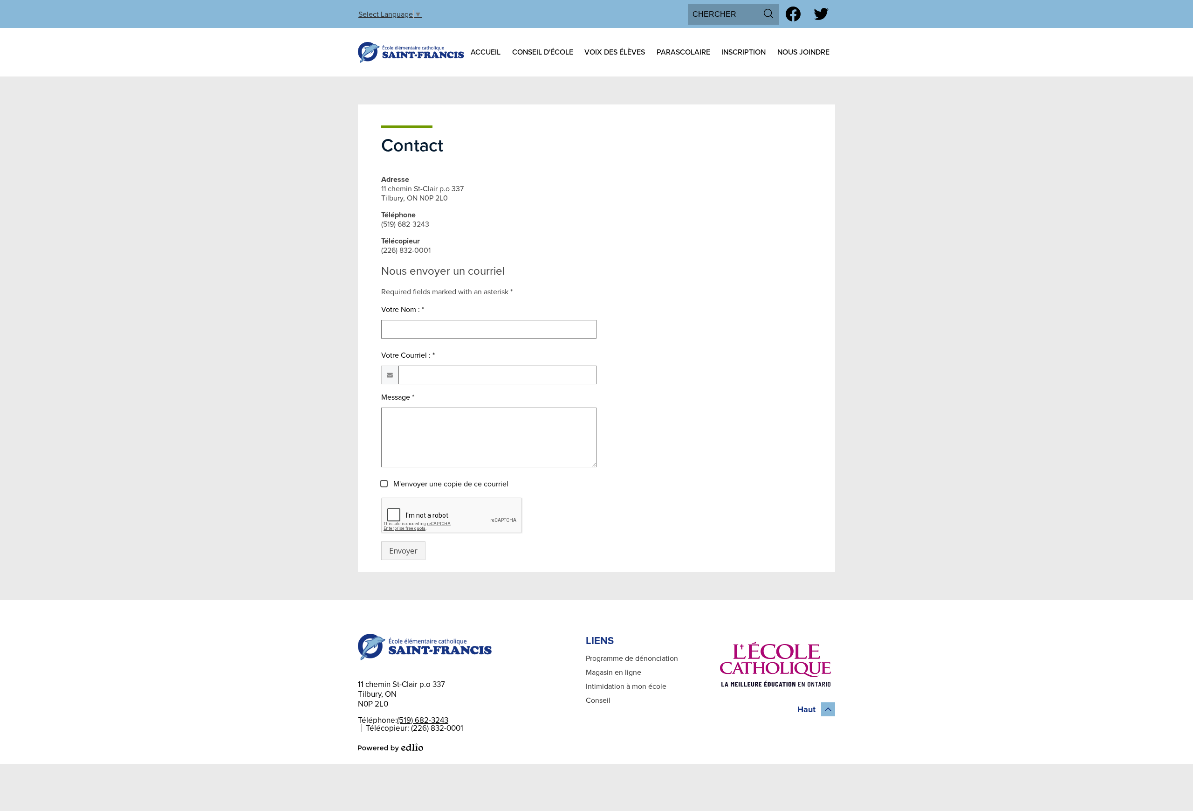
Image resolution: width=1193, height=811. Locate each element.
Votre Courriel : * (408, 355)
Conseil (598, 700)
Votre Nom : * (402, 309)
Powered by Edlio (390, 747)
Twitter (821, 14)
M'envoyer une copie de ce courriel (449, 484)
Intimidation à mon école (626, 686)
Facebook (793, 14)
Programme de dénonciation (632, 658)
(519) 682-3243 (422, 720)
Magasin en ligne (613, 672)
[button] (485, 52)
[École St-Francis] (411, 52)
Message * (397, 397)
